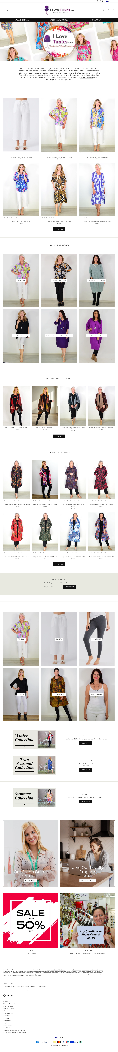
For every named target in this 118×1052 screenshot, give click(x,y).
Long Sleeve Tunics (8, 1013)
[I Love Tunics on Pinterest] (12, 995)
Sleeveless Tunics (8, 1006)
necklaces (7, 971)
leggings (92, 969)
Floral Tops (6, 1018)
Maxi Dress (6, 1027)
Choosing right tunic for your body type (14, 1030)
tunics (48, 969)
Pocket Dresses (7, 1025)
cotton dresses (71, 971)
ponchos (78, 969)
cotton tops (63, 971)
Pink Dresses (7, 1020)
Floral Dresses (7, 1015)
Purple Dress (7, 1023)
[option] (22, 20)
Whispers (83, 972)
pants (96, 969)
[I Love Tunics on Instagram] (4, 995)
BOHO (54, 971)
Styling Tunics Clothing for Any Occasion (14, 1032)
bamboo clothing (88, 971)
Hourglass (99, 972)
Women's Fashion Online (10, 1003)
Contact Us (6, 1001)
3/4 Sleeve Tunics (8, 1011)
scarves (101, 969)
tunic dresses (54, 969)
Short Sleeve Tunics (8, 1008)
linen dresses (79, 971)
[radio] (5, 153)
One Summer (14, 974)
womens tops (85, 969)
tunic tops (62, 969)
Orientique (6, 974)
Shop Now (85, 743)
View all (59, 229)
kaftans (74, 969)
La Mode (77, 972)
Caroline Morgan (91, 972)
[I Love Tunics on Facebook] (8, 995)
